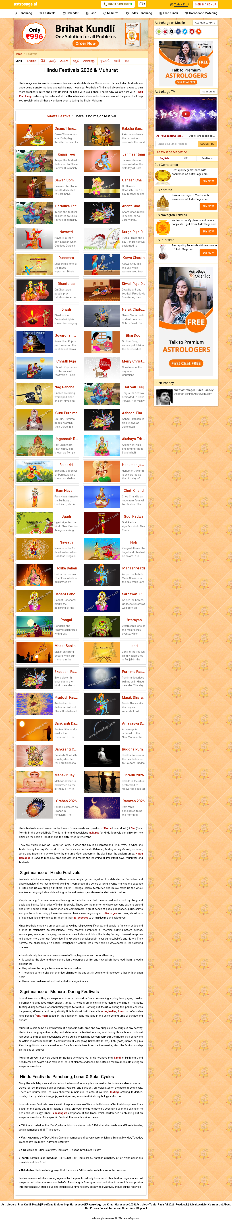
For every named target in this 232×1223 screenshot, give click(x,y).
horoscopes (80, 917)
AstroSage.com (131, 1218)
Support (142, 1208)
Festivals (47, 13)
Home (18, 54)
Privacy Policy (98, 1208)
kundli (117, 1057)
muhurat (94, 832)
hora (121, 1011)
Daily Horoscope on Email (203, 135)
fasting (114, 1092)
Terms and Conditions (122, 1208)
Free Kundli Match (29, 1204)
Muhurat (111, 13)
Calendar (70, 13)
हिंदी (185, 158)
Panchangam (59, 1113)
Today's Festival (58, 116)
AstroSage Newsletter (169, 135)
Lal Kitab (108, 1204)
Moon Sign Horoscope (70, 1204)
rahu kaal (41, 1015)
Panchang (23, 13)
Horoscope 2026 (125, 1204)
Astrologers (9, 1204)
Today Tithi (179, 4)
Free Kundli (168, 13)
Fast (91, 13)
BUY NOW (208, 181)
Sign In (199, 4)
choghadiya (109, 1011)
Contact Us (215, 1204)
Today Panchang (139, 13)
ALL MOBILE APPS (205, 22)
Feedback (182, 1204)
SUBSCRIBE (208, 91)
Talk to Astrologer (116, 4)
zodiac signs (109, 913)
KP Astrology (93, 1204)
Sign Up (211, 4)
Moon (107, 828)
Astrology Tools (146, 1204)
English (164, 158)
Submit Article (198, 1204)
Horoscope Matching (201, 13)
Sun (133, 828)
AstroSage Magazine (172, 152)
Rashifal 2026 (166, 1204)
